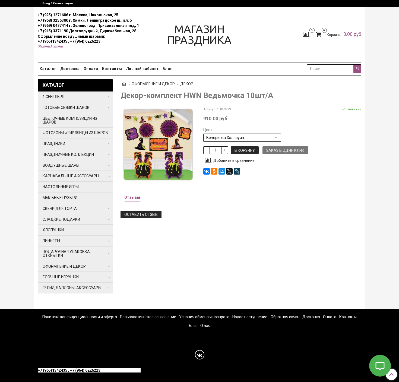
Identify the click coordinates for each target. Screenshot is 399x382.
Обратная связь (285, 317)
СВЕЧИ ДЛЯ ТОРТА (60, 208)
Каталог (48, 69)
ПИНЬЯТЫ (51, 241)
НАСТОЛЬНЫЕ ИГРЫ (61, 187)
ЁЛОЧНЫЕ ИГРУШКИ (61, 277)
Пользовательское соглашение (148, 317)
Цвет (207, 130)
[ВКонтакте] (206, 171)
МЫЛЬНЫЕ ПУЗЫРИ (60, 197)
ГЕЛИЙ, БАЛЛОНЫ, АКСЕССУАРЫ (72, 288)
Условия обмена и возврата (204, 317)
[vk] (199, 354)
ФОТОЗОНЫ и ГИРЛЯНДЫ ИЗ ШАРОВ (75, 133)
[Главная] (124, 84)
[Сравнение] (306, 34)
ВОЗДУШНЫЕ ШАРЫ (61, 165)
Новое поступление (249, 317)
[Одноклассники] (214, 171)
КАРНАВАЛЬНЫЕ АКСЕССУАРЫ (71, 176)
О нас (205, 325)
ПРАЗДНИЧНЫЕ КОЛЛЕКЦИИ (68, 154)
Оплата (91, 69)
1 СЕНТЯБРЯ (53, 96)
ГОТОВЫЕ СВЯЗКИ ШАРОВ (66, 107)
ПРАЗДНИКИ (54, 143)
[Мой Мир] (221, 171)
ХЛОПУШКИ (53, 230)
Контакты (112, 69)
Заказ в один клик (285, 150)
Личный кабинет (142, 69)
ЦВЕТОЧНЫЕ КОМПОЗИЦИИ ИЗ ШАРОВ (70, 120)
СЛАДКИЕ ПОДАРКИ (61, 219)
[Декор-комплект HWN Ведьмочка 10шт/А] (158, 144)
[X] (229, 171)
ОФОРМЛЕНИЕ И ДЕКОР (153, 84)
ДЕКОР (186, 84)
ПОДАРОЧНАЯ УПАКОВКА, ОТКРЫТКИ (67, 254)
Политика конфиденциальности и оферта (79, 317)
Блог (167, 69)
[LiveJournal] (237, 171)
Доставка (70, 69)
